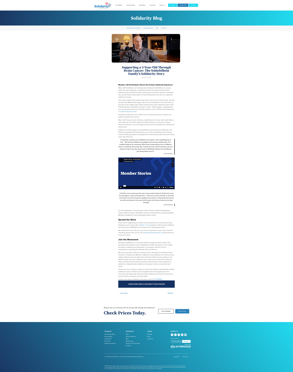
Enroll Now (193, 5)
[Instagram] (178, 334)
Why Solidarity (142, 5)
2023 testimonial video (129, 112)
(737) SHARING (118, 5)
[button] (181, 341)
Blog (157, 28)
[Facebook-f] (172, 334)
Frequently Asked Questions (133, 28)
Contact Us (164, 28)
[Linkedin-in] (182, 334)
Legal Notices (176, 356)
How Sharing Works (131, 5)
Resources (162, 5)
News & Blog (152, 5)
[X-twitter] (175, 334)
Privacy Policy (185, 356)
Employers (172, 5)
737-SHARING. (158, 279)
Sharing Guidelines (148, 28)
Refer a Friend (145, 225)
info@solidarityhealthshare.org (153, 233)
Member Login (183, 5)
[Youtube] (185, 334)
